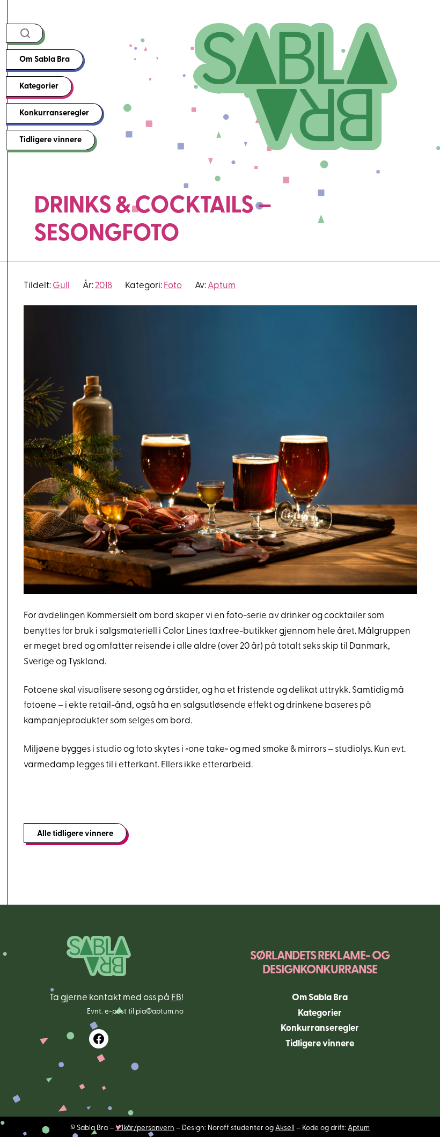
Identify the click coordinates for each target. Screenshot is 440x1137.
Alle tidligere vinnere (75, 833)
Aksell (285, 1127)
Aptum (222, 284)
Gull (61, 284)
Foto (173, 284)
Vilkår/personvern (144, 1127)
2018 (103, 284)
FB (176, 996)
